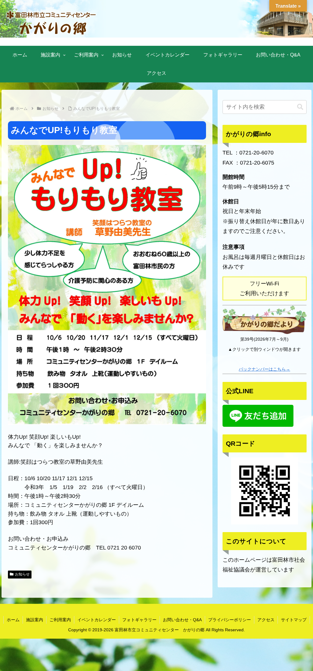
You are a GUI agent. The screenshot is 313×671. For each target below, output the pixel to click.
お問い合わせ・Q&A (182, 619)
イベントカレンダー (96, 619)
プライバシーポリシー (229, 619)
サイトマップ (294, 619)
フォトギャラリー (139, 619)
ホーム (13, 619)
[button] (300, 107)
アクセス (265, 619)
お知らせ (22, 574)
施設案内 (34, 619)
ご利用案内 (60, 619)
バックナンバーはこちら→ (264, 369)
